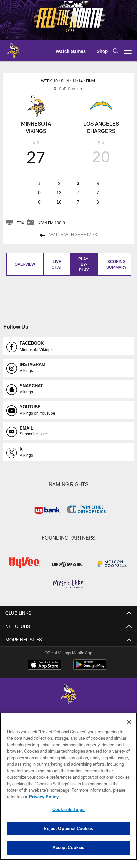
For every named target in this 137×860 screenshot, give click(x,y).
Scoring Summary (116, 264)
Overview (25, 264)
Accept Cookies (69, 847)
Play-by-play (84, 264)
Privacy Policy (43, 796)
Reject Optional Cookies (68, 828)
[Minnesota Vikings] (68, 695)
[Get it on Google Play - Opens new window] (90, 668)
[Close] (129, 722)
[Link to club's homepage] (13, 48)
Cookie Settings (68, 809)
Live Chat (57, 264)
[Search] (115, 50)
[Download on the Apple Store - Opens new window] (44, 665)
